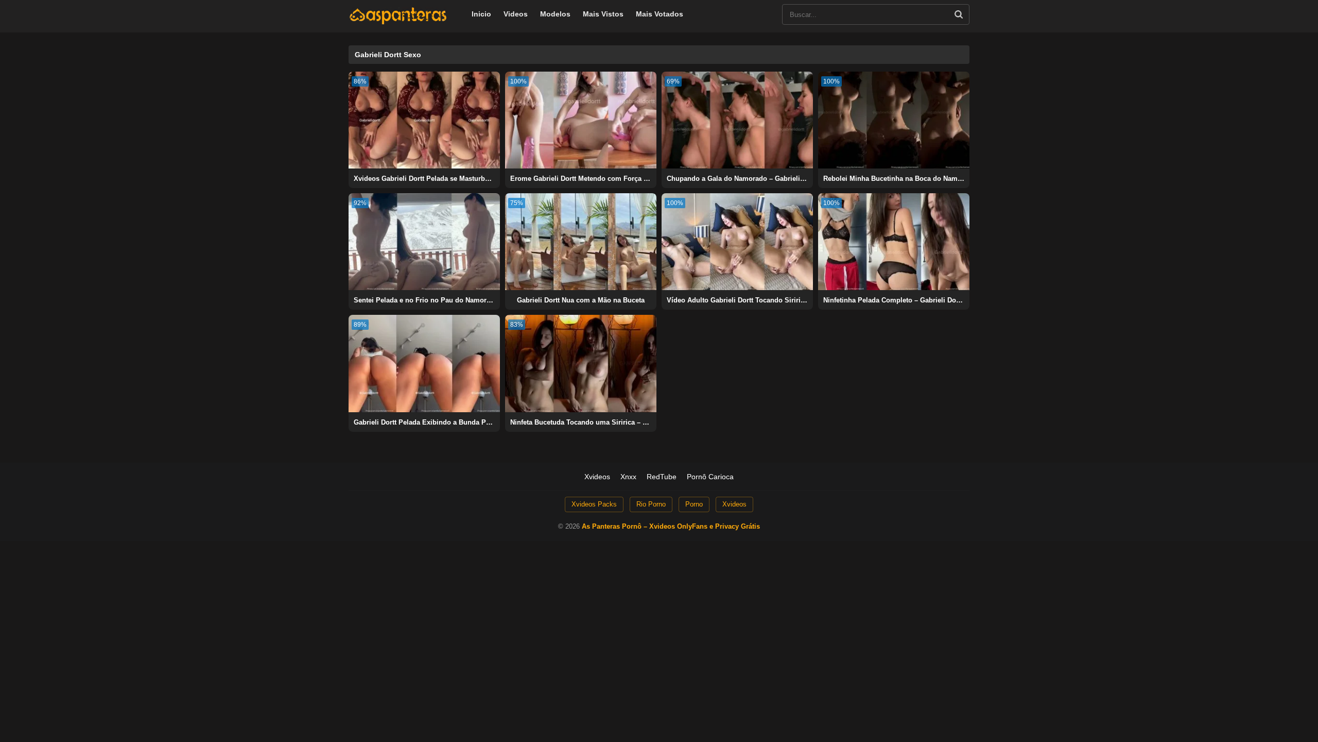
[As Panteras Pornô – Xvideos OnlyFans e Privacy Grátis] (398, 22)
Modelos (555, 14)
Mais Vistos (603, 14)
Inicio (481, 14)
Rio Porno (651, 504)
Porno (694, 504)
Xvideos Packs (594, 504)
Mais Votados (659, 14)
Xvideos (597, 477)
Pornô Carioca (710, 477)
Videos (516, 14)
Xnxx (628, 477)
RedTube (662, 477)
